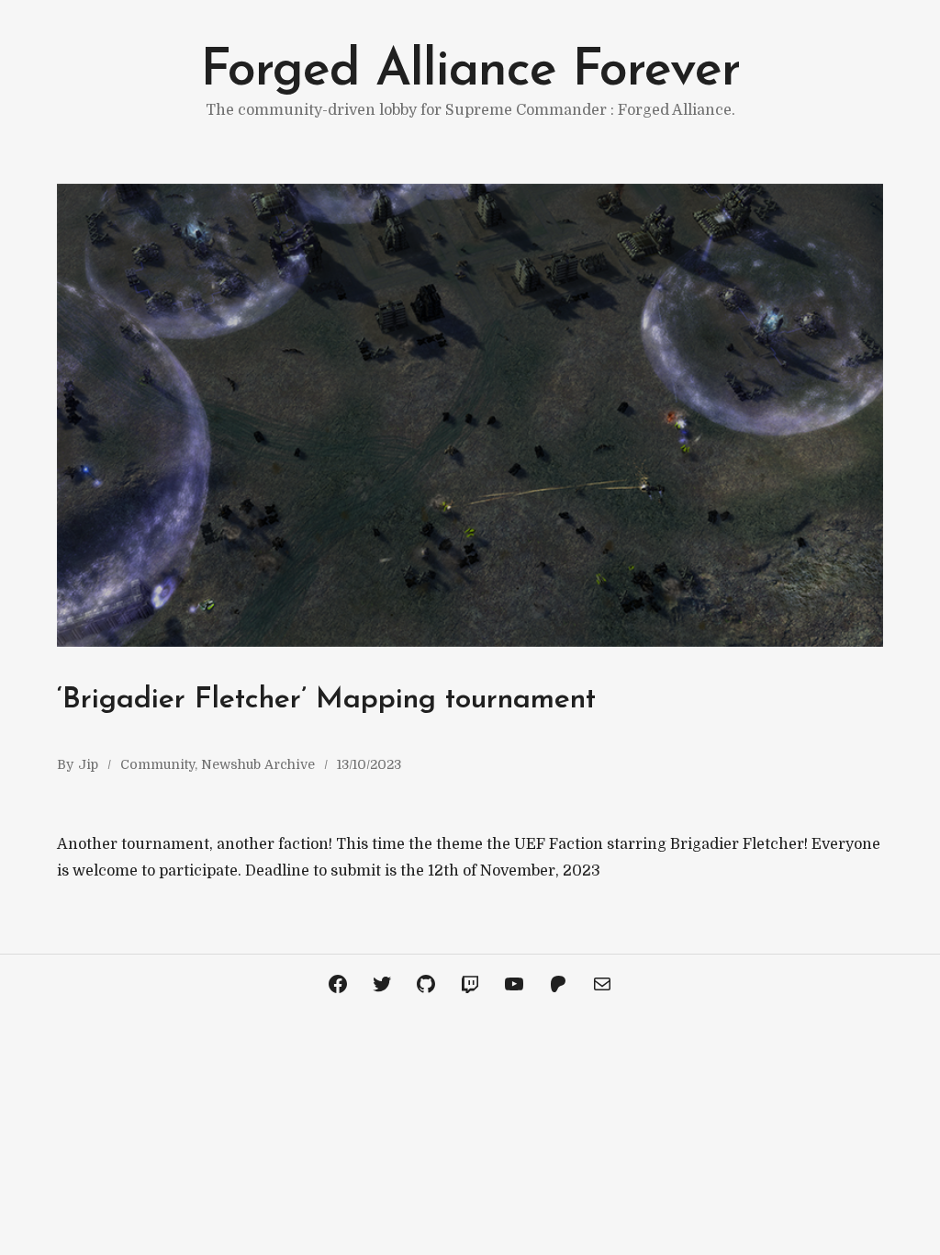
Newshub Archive (258, 764)
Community (157, 764)
